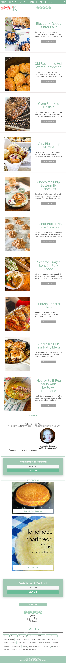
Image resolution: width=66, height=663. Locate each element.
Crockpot (18, 639)
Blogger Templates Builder (35, 659)
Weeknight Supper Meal (29, 649)
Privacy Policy (33, 619)
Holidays (13, 642)
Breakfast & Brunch (38, 636)
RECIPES (30, 2)
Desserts (26, 639)
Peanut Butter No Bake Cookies (48, 225)
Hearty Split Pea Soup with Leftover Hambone (49, 386)
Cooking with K (36, 658)
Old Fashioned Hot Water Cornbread (48, 65)
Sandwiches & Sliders (35, 646)
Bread (29, 636)
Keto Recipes (32, 642)
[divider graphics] (33, 606)
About (3, 2)
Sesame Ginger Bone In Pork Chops (48, 266)
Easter (33, 639)
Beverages (22, 636)
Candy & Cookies (9, 639)
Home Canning (22, 642)
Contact (12, 2)
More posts (33, 415)
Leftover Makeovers (44, 642)
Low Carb (55, 642)
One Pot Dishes (16, 646)
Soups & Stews (55, 646)
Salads (25, 646)
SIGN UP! (33, 471)
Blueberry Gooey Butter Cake (48, 25)
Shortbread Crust (33, 567)
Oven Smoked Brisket (48, 105)
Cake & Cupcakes (52, 636)
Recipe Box (41, 2)
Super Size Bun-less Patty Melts (48, 346)
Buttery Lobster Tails (48, 305)
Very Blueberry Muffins (49, 145)
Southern (6, 649)
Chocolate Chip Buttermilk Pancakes (48, 186)
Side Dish (46, 646)
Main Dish (6, 646)
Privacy (21, 2)
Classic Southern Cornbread (33, 511)
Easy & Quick (41, 639)
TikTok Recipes (16, 649)
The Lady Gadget (42, 660)
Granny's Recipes (52, 639)
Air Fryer (6, 636)
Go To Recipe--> (48, 41)
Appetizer (14, 636)
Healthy (6, 642)
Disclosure (33, 621)
